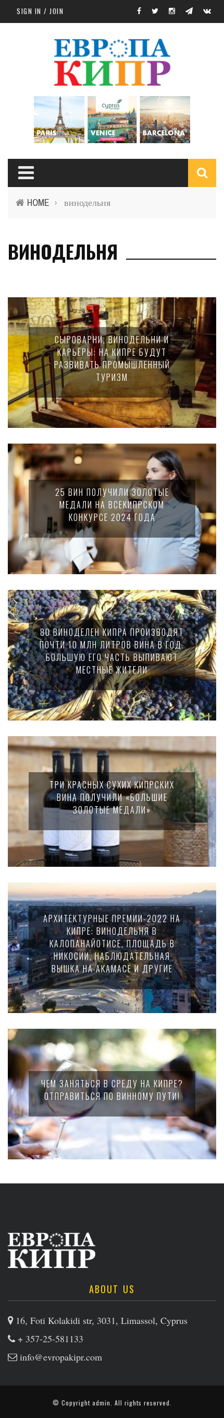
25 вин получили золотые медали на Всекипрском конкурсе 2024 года (112, 505)
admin (101, 1402)
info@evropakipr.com (61, 1357)
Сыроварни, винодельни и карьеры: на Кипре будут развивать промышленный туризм (112, 358)
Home (38, 202)
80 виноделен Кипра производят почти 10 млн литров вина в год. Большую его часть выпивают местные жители (112, 651)
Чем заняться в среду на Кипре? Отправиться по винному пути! (112, 1089)
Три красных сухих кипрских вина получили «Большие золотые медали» (112, 797)
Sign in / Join (40, 11)
